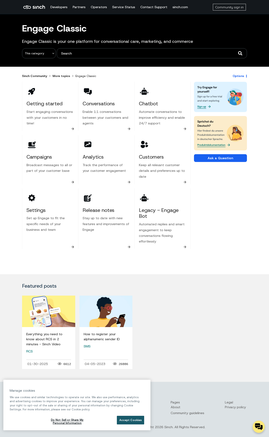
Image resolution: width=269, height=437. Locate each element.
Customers (151, 157)
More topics (61, 76)
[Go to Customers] (144, 144)
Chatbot (148, 103)
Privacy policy (235, 407)
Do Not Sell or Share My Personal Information (67, 421)
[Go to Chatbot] (144, 91)
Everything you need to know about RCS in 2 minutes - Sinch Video (44, 339)
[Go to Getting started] (31, 91)
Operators (99, 7)
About (175, 407)
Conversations (99, 103)
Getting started (44, 103)
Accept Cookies (130, 420)
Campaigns (39, 157)
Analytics (93, 157)
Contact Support (153, 7)
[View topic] (48, 311)
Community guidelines (187, 413)
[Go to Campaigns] (31, 144)
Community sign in (229, 7)
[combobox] (152, 53)
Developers (58, 7)
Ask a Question (220, 158)
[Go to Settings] (31, 198)
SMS (87, 346)
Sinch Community (34, 7)
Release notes (98, 210)
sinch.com (180, 7)
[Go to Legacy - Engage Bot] (144, 198)
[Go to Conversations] (88, 91)
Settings (36, 210)
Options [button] (238, 76)
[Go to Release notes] (88, 198)
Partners (79, 7)
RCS (29, 351)
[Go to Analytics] (88, 144)
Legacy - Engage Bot (159, 213)
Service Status (123, 7)
